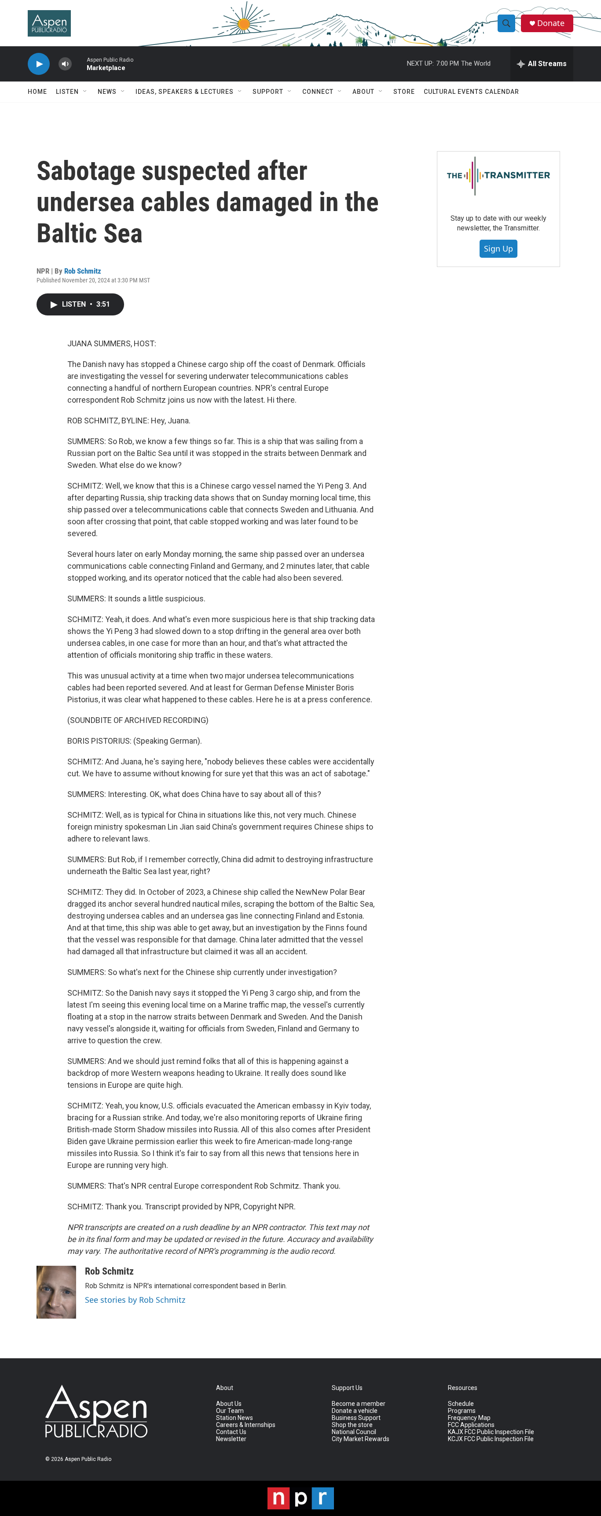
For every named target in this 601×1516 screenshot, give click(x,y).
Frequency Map (469, 1418)
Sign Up (498, 248)
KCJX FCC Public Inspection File (491, 1439)
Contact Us (231, 1432)
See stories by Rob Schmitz (135, 1299)
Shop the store (352, 1425)
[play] (39, 64)
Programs (462, 1411)
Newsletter (231, 1439)
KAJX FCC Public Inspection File (491, 1432)
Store (404, 91)
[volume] (65, 64)
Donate (550, 23)
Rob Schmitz (82, 271)
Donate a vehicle (354, 1411)
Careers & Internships (245, 1425)
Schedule (461, 1404)
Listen (67, 91)
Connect (317, 91)
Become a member (358, 1404)
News (107, 91)
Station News (234, 1418)
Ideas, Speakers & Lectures (185, 91)
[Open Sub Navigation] (85, 91)
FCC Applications (471, 1425)
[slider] (79, 63)
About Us (229, 1404)
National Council (354, 1432)
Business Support (356, 1418)
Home (37, 91)
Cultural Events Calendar (471, 91)
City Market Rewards (360, 1439)
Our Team (230, 1411)
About (363, 91)
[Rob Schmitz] (56, 1292)
